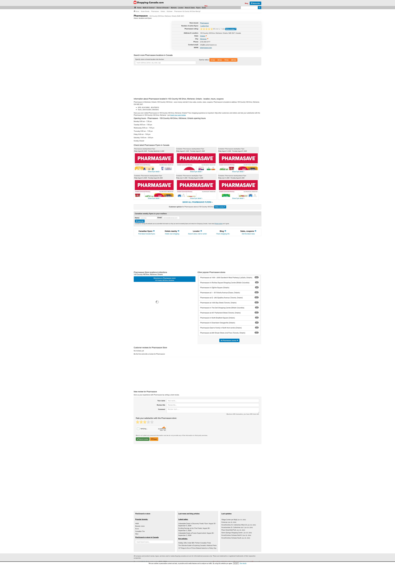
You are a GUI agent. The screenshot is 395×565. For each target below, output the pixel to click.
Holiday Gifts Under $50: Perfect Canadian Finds (194, 543)
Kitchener (203, 39)
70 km (226, 60)
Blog (246, 3)
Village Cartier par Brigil (233, 519)
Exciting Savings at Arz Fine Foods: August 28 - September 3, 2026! (194, 529)
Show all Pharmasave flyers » (197, 202)
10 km (213, 60)
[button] (135, 7)
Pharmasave (204, 23)
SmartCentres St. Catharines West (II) (238, 525)
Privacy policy (218, 223)
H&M (137, 523)
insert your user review (178, 115)
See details (243, 563)
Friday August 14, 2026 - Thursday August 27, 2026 (232, 151)
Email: (159, 217)
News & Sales (190, 7)
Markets (174, 7)
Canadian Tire (140, 531)
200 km (233, 60)
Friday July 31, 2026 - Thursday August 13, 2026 (189, 178)
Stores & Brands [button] (162, 7)
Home (139, 7)
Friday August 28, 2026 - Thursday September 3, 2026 (149, 151)
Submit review (143, 439)
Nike (136, 534)
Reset (155, 439)
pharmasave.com (206, 48)
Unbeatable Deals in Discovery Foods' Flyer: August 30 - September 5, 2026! (197, 524)
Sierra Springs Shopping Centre (236, 532)
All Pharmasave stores (229, 340)
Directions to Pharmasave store (165, 279)
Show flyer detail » (154, 171)
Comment (161, 409)
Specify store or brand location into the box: (149, 59)
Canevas (228, 522)
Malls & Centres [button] (148, 7)
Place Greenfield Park (233, 530)
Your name (161, 400)
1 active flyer (204, 26)
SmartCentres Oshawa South (235, 538)
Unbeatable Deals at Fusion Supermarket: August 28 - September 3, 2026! (196, 534)
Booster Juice (140, 526)
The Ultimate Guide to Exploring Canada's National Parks (197, 545)
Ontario (202, 36)
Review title (161, 405)
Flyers (198, 7)
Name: (137, 218)
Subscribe (256, 3)
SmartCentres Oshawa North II (236, 535)
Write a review (230, 29)
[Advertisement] (151, 35)
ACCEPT (236, 563)
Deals (204, 7)
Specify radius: (204, 60)
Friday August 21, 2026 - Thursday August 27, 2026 (190, 151)
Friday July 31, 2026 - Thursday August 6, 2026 (231, 178)
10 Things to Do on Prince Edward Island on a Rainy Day (197, 548)
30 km (220, 60)
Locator (181, 7)
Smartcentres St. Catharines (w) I (237, 527)
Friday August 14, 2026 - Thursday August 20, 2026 (148, 178)
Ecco (137, 528)
